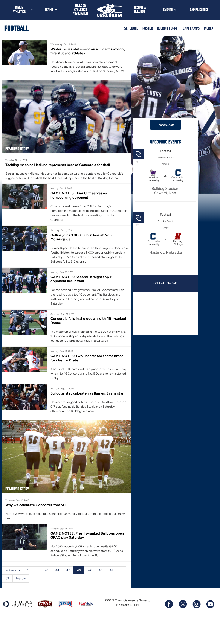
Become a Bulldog (140, 9)
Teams (49, 9)
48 (100, 570)
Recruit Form (167, 28)
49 (111, 570)
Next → (21, 578)
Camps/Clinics (199, 9)
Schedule (131, 28)
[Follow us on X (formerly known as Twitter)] (182, 604)
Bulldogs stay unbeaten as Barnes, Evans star (87, 393)
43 (46, 570)
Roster (147, 28)
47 (90, 570)
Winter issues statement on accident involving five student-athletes (87, 51)
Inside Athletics (19, 9)
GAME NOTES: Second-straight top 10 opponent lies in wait (82, 279)
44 (57, 570)
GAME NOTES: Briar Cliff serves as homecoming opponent (78, 195)
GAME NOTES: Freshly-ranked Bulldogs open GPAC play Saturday (87, 535)
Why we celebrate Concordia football (35, 505)
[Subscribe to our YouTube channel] (210, 604)
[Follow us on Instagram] (196, 604)
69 (7, 578)
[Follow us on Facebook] (169, 604)
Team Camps (190, 28)
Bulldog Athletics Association (80, 9)
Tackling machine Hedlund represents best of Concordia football (57, 165)
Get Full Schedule (165, 283)
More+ (209, 28)
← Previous (13, 570)
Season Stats (165, 125)
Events (168, 9)
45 (68, 570)
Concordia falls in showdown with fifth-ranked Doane (88, 320)
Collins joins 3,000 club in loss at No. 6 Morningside (81, 237)
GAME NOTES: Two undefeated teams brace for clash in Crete (86, 358)
